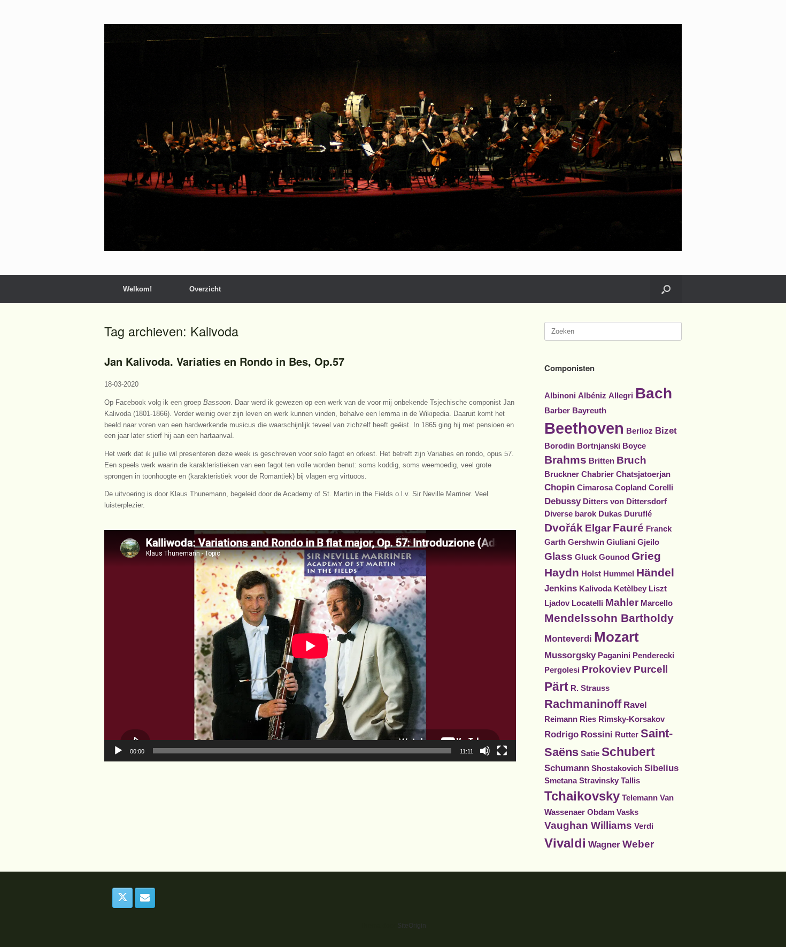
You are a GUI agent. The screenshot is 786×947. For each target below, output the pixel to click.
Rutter (626, 734)
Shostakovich (616, 768)
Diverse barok (570, 514)
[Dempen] (485, 750)
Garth (555, 542)
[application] (310, 645)
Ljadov (556, 603)
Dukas (610, 514)
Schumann (566, 768)
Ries (588, 719)
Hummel (618, 573)
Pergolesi (562, 670)
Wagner (604, 844)
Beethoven (584, 428)
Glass (558, 556)
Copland (630, 487)
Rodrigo (561, 734)
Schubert (628, 752)
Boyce (634, 446)
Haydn (561, 572)
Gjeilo (648, 542)
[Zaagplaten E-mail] (145, 898)
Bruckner (561, 474)
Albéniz (592, 395)
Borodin (559, 446)
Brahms (565, 459)
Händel (655, 572)
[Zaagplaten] (393, 137)
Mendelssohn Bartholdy (609, 618)
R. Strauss (590, 688)
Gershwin (586, 542)
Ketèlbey (630, 588)
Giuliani (620, 542)
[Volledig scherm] (502, 750)
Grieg (646, 556)
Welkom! (137, 289)
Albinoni (560, 395)
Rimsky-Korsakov (631, 719)
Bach (653, 393)
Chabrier (597, 474)
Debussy (562, 501)
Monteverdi (568, 638)
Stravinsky (599, 780)
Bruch (631, 460)
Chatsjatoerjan (643, 474)
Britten (601, 461)
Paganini (614, 655)
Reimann (560, 719)
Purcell (651, 669)
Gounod (614, 557)
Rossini (597, 734)
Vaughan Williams (588, 825)
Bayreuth (589, 410)
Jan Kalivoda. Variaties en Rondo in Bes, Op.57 (224, 361)
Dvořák (563, 527)
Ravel (635, 704)
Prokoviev (606, 669)
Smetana (560, 780)
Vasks (627, 812)
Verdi (643, 826)
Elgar (598, 528)
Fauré (628, 527)
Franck (659, 529)
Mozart (616, 637)
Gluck (586, 557)
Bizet (666, 430)
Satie (590, 753)
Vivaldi (565, 843)
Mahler (621, 602)
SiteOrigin (411, 925)
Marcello (657, 603)
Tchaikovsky (582, 796)
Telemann (640, 798)
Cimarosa (595, 487)
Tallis (630, 780)
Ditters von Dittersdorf (625, 501)
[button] (666, 289)
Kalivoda (595, 588)
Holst (591, 573)
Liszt (658, 588)
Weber (638, 844)
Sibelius (661, 768)
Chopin (559, 487)
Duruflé (638, 514)
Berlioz (639, 431)
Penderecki (653, 655)
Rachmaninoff (582, 704)
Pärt (556, 687)
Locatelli (587, 603)
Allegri (620, 395)
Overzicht (205, 289)
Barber (557, 410)
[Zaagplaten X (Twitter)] (122, 898)
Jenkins (560, 588)
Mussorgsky (570, 655)
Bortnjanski (598, 446)
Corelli (661, 487)
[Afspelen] (118, 750)
